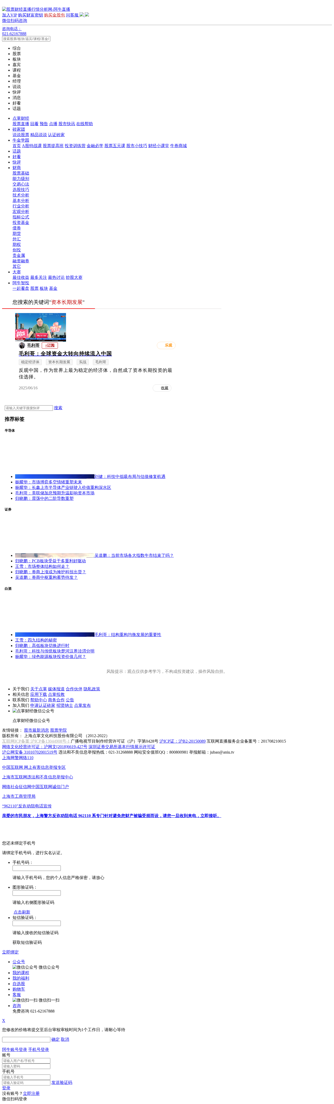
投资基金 (21, 222)
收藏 (164, 388)
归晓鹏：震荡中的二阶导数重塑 (44, 498)
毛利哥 (33, 345)
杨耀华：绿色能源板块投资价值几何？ (50, 656)
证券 (8, 509)
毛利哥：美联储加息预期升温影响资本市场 (54, 493)
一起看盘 (21, 288)
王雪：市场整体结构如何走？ (42, 566)
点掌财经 (21, 118)
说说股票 (21, 134)
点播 (53, 124)
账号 (6, 1055)
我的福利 (21, 978)
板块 (44, 288)
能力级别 (21, 178)
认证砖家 (56, 134)
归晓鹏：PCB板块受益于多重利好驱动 (50, 561)
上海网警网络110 (17, 757)
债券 (17, 228)
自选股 (19, 983)
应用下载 (38, 694)
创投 (17, 250)
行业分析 (21, 206)
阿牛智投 (21, 283)
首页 (17, 145)
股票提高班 (53, 145)
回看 (34, 124)
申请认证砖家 (42, 705)
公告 (70, 700)
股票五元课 (114, 145)
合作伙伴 (74, 689)
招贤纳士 (64, 705)
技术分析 (21, 195)
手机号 (8, 1071)
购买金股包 (54, 15)
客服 (17, 994)
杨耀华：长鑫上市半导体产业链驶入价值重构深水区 (63, 487)
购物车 (19, 989)
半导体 (10, 430)
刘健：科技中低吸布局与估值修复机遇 (129, 476)
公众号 (19, 962)
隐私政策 (92, 689)
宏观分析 (21, 211)
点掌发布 (82, 705)
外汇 (17, 239)
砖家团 (19, 129)
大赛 (17, 272)
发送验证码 (61, 1082)
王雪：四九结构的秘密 (36, 640)
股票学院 (58, 730)
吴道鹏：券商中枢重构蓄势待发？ (46, 577)
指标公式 (21, 217)
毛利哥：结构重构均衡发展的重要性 (127, 634)
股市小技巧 (136, 145)
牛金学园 (21, 140)
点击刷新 (22, 912)
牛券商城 (178, 145)
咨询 (17, 1005)
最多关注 (38, 277)
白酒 (8, 589)
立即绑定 (10, 952)
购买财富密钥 (30, 15)
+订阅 (50, 345)
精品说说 (38, 134)
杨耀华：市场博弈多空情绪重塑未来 (48, 482)
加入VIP (9, 15)
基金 (53, 288)
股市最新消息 (36, 730)
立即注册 (31, 1093)
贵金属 (19, 255)
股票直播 (21, 124)
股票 (34, 288)
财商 (17, 167)
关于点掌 (38, 689)
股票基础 (21, 173)
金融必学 (95, 145)
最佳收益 (21, 277)
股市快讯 (66, 124)
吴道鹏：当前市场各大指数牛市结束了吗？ (134, 555)
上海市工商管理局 (18, 796)
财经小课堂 (158, 145)
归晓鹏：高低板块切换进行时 (42, 645)
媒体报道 (56, 689)
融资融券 (21, 261)
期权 (17, 244)
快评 (17, 162)
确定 (55, 1039)
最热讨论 (56, 277)
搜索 (58, 408)
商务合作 (56, 700)
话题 (17, 151)
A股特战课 (32, 145)
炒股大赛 (74, 277)
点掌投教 (56, 694)
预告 (44, 124)
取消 (65, 1039)
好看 (17, 156)
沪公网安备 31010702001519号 (29, 752)
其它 (17, 266)
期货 (17, 233)
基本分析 (21, 200)
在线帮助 (84, 124)
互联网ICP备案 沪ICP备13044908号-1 (36, 741)
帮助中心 (38, 700)
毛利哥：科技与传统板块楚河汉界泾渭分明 (54, 651)
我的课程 (21, 972)
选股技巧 (21, 189)
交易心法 (21, 184)
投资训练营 (75, 145)
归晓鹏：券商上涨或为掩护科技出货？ (50, 572)
